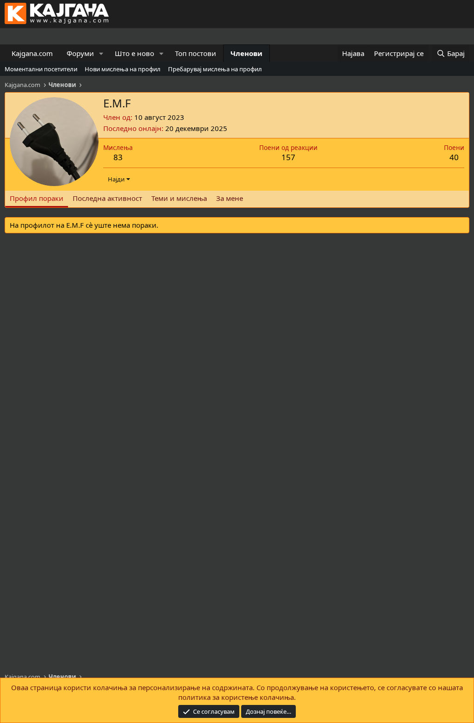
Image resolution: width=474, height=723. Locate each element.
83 (118, 157)
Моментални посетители (41, 69)
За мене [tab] (229, 198)
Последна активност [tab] (107, 198)
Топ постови (195, 53)
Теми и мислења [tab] (179, 198)
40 (454, 157)
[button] (101, 53)
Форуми (80, 53)
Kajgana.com (32, 53)
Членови (246, 53)
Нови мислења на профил (123, 69)
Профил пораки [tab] (36, 198)
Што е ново (134, 53)
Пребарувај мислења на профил (215, 69)
